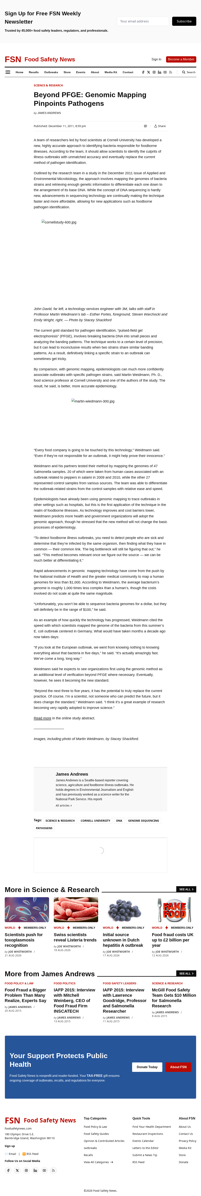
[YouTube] (165, 72)
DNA (119, 820)
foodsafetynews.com (18, 1128)
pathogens (44, 828)
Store (182, 1155)
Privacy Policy (187, 1141)
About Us (185, 1127)
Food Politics (64, 983)
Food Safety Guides (96, 1134)
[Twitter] (148, 72)
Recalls (88, 1155)
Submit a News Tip (144, 1155)
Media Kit (185, 1148)
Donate (183, 1162)
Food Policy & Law (19, 983)
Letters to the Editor (145, 1148)
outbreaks (90, 1148)
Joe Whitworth (20, 951)
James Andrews (49, 112)
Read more (42, 718)
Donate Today (147, 1067)
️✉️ (10, 1154)
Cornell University (95, 820)
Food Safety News (104, 1190)
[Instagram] (154, 72)
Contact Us (186, 1134)
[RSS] (170, 72)
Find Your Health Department (151, 1127)
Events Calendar (143, 1141)
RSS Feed (138, 1162)
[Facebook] (143, 72)
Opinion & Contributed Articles (104, 1141)
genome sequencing (143, 820)
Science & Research (48, 85)
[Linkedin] (159, 72)
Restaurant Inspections (147, 1134)
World (10, 927)
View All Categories (96, 1162)
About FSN (178, 1067)
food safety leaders (119, 983)
